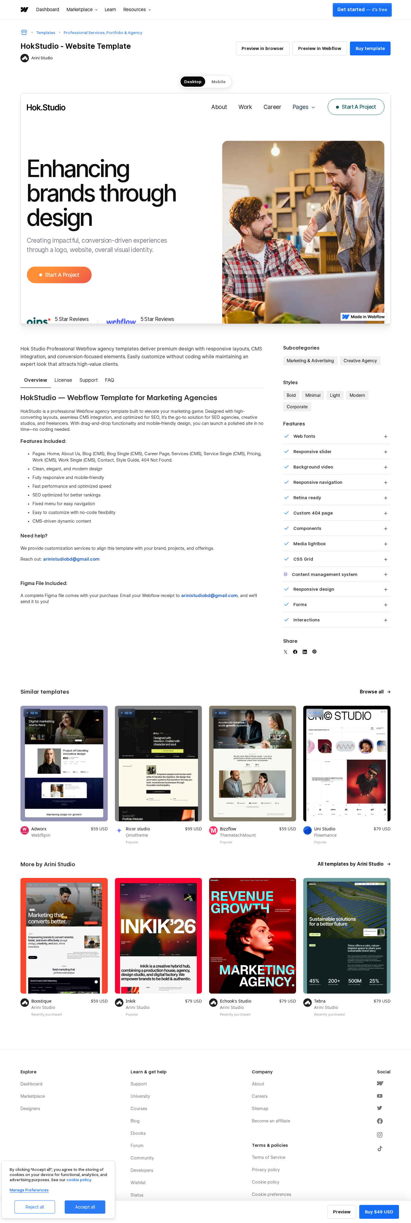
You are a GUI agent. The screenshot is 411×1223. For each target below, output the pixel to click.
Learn (110, 9)
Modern (357, 395)
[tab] (35, 380)
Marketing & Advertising (310, 360)
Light (335, 395)
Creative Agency (360, 360)
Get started (362, 9)
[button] (81, 9)
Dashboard (47, 9)
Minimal (312, 395)
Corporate (297, 406)
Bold (291, 395)
